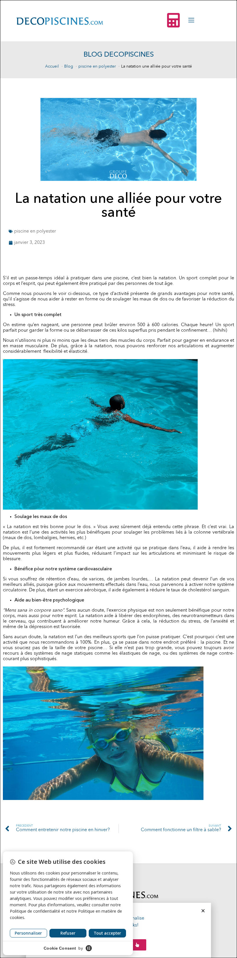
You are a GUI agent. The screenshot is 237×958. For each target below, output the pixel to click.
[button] (203, 911)
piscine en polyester (35, 231)
